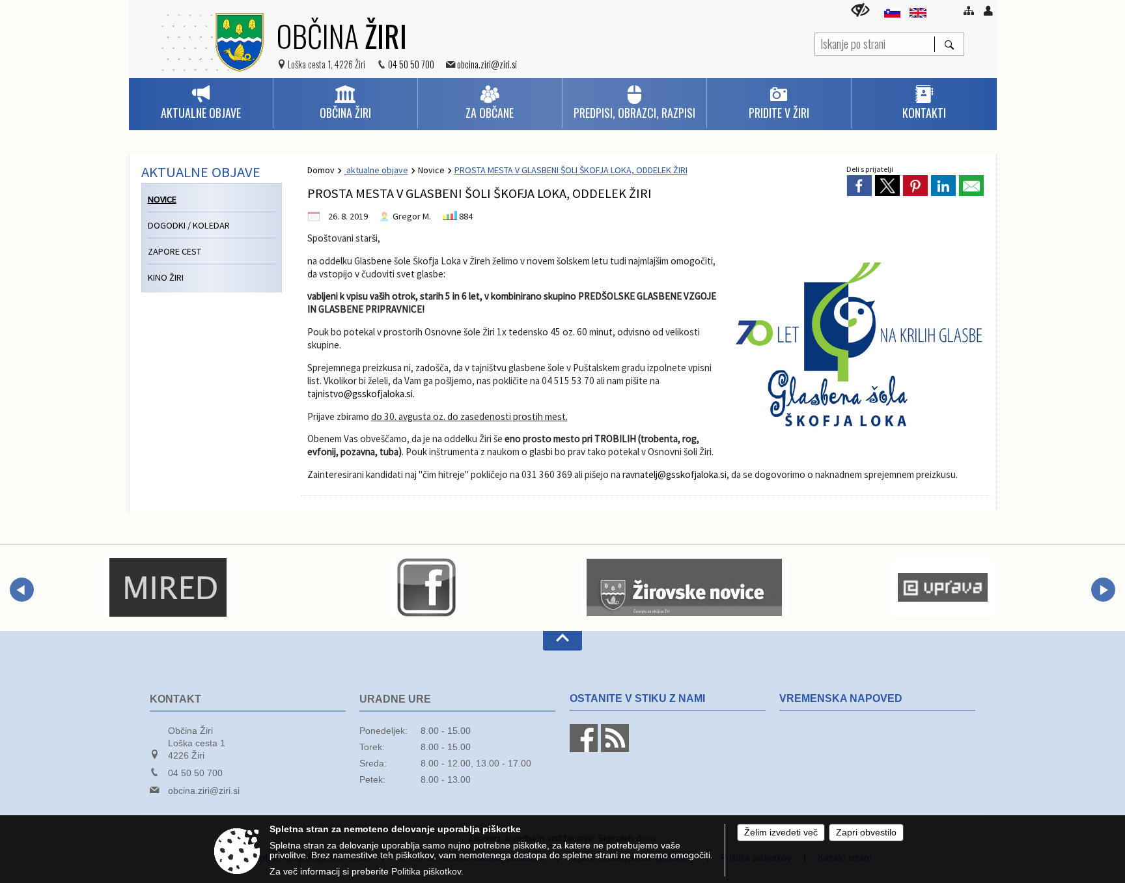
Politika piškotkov (426, 871)
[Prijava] (988, 10)
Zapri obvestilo (866, 832)
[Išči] (949, 44)
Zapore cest (174, 251)
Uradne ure (395, 699)
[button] (22, 590)
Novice (431, 170)
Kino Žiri (166, 277)
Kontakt (175, 699)
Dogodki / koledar (189, 225)
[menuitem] (201, 103)
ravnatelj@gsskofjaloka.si (674, 474)
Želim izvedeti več (781, 832)
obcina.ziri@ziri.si (487, 64)
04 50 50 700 (411, 64)
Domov (321, 170)
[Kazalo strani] (969, 10)
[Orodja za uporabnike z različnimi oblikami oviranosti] (860, 10)
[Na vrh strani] (562, 641)
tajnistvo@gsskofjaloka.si (360, 393)
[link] (859, 185)
